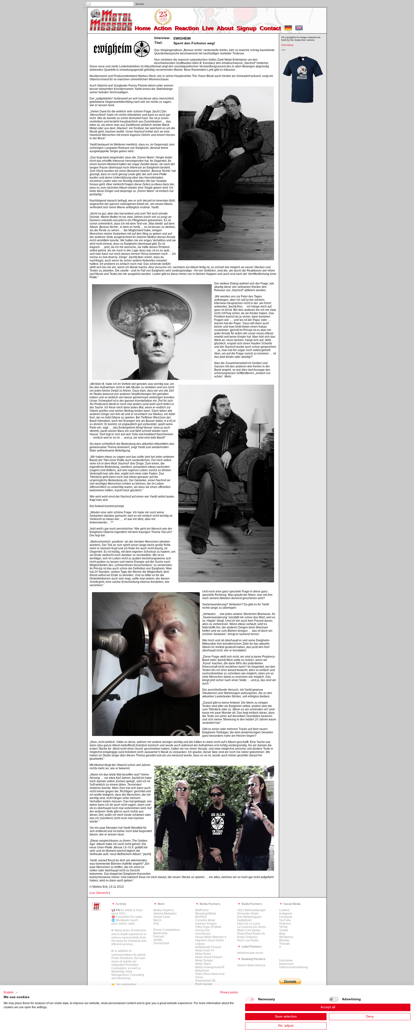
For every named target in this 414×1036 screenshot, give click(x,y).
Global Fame (161, 917)
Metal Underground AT (209, 967)
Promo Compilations (166, 930)
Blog (282, 933)
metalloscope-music (250, 953)
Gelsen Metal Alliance (251, 965)
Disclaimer (286, 960)
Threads (284, 943)
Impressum (286, 964)
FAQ (156, 923)
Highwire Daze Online (209, 940)
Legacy (200, 943)
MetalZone (202, 970)
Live (208, 28)
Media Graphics (163, 910)
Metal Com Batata (248, 930)
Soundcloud (161, 943)
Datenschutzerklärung (293, 967)
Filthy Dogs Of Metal (208, 927)
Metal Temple (204, 960)
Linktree (284, 910)
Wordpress (286, 937)
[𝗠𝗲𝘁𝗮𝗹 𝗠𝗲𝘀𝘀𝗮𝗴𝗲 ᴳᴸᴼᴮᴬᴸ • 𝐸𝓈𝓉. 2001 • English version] (299, 29)
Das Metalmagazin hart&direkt (249, 918)
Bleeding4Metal (205, 913)
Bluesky (284, 940)
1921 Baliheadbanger (251, 910)
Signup (247, 28)
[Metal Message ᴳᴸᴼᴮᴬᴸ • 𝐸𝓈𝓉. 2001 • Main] (96, 909)
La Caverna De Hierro (251, 927)
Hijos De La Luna (248, 923)
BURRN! (201, 917)
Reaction (187, 28)
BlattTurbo (202, 910)
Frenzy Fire (202, 930)
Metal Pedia (203, 953)
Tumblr (283, 930)
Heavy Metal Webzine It (210, 937)
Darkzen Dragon (206, 923)
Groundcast (202, 933)
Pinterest (285, 923)
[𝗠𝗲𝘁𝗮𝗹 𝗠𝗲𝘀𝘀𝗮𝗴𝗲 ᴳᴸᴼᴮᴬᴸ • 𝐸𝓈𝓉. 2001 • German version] (288, 29)
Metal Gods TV (204, 950)
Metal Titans (203, 964)
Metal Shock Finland (208, 957)
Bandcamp (160, 933)
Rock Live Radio (248, 940)
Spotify (157, 940)
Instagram (285, 913)
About (225, 28)
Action (163, 28)
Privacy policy (229, 992)
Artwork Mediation (165, 913)
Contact (270, 28)
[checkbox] (250, 999)
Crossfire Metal (205, 920)
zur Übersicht (99, 893)
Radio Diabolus (247, 937)
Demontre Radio (248, 913)
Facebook (285, 917)
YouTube (285, 920)
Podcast (158, 936)
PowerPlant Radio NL (251, 933)
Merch (157, 920)
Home (143, 28)
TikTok (283, 927)
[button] (11, 992)
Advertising (287, 45)
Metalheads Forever (208, 947)
